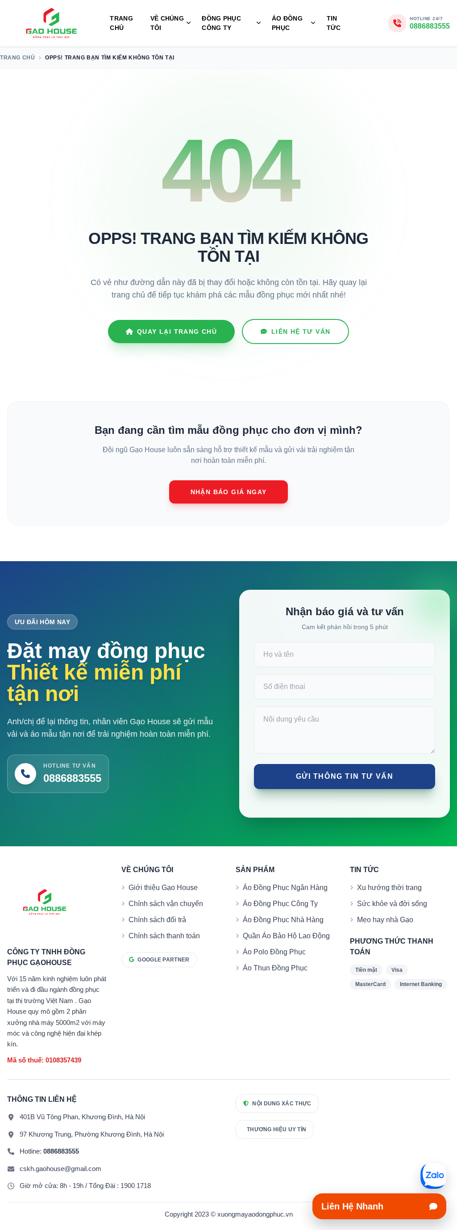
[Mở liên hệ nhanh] (433, 1176)
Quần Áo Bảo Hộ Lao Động (286, 936)
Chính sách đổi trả (157, 920)
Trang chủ (121, 23)
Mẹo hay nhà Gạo (385, 920)
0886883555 (61, 1151)
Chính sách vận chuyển (166, 903)
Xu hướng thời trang (389, 887)
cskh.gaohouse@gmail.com (60, 1168)
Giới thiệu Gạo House (163, 887)
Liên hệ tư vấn (301, 331)
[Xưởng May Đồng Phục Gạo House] (51, 23)
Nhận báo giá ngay (229, 491)
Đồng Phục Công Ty (221, 23)
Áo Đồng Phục (287, 23)
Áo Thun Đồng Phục (275, 968)
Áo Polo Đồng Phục (274, 952)
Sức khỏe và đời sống (392, 903)
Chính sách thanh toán (164, 936)
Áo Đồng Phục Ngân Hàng (285, 887)
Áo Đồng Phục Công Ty (280, 903)
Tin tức (334, 23)
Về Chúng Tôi (167, 23)
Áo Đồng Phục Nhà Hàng (283, 920)
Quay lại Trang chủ (177, 331)
